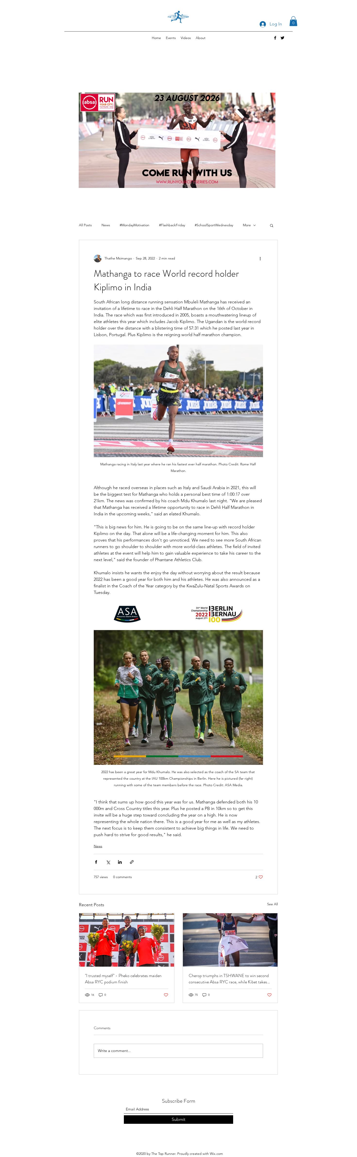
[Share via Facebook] (96, 862)
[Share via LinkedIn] (120, 862)
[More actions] (260, 258)
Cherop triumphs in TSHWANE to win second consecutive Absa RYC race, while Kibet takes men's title (229, 978)
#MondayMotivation (134, 225)
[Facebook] (275, 37)
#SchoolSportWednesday (214, 225)
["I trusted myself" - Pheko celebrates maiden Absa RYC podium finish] (126, 940)
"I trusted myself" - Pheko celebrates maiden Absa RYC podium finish (123, 978)
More (247, 225)
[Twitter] (282, 37)
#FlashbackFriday (172, 225)
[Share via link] (131, 862)
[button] (293, 21)
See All (272, 904)
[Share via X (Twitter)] (108, 862)
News (106, 225)
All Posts (85, 225)
